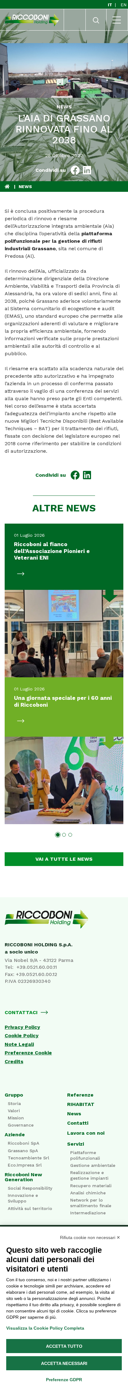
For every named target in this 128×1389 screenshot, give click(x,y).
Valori (14, 1110)
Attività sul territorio (30, 1208)
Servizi (75, 1144)
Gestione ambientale (92, 1165)
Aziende (15, 1134)
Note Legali (19, 1044)
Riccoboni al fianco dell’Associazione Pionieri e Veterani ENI (52, 551)
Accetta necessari (64, 1363)
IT (110, 4)
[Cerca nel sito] (96, 22)
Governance (21, 1125)
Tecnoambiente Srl (28, 1157)
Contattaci (21, 1012)
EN (123, 4)
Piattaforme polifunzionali (85, 1155)
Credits (14, 1061)
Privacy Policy (22, 1027)
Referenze (80, 1095)
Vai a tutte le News (64, 859)
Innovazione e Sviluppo (23, 1198)
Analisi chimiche (88, 1192)
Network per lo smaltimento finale (90, 1202)
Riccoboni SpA (23, 1143)
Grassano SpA (23, 1150)
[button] (58, 835)
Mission (16, 1117)
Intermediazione (88, 1212)
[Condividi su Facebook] (75, 170)
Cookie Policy (22, 1035)
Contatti (77, 1123)
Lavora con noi (85, 1133)
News (74, 1113)
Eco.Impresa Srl (25, 1164)
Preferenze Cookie (28, 1053)
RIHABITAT (80, 1104)
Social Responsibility (30, 1188)
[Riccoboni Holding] (64, 919)
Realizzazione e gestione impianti (89, 1175)
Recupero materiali (91, 1185)
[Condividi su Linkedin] (87, 170)
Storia (14, 1103)
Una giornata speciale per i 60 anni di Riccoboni (63, 701)
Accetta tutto (64, 1346)
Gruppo (14, 1095)
